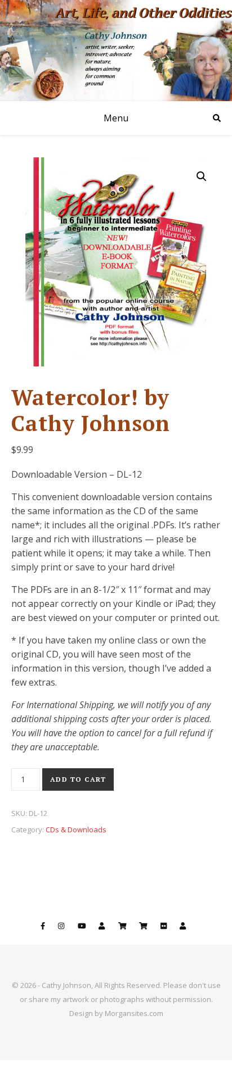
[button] (201, 176)
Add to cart (78, 779)
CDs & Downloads (76, 829)
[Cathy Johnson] (116, 50)
